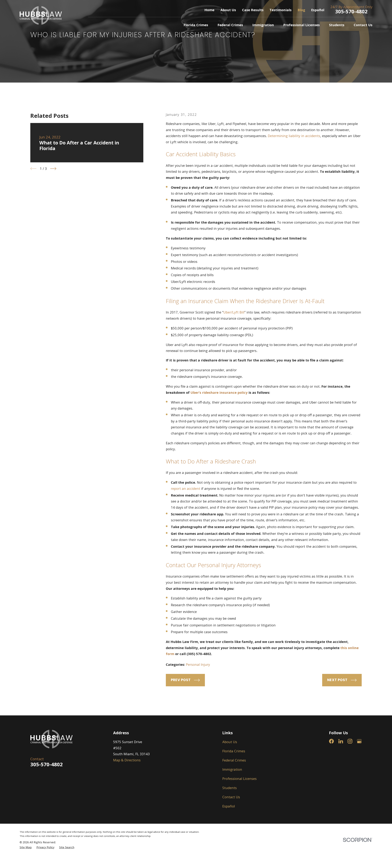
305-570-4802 (351, 11)
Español (317, 10)
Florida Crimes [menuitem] (196, 25)
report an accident (185, 488)
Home (209, 10)
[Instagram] (350, 741)
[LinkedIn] (340, 741)
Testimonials (281, 10)
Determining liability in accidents (294, 135)
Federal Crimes (234, 760)
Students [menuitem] (336, 25)
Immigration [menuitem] (263, 25)
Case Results (253, 10)
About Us (228, 10)
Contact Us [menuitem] (363, 25)
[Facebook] (331, 741)
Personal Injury (198, 664)
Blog (301, 10)
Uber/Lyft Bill (233, 312)
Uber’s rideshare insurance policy (219, 392)
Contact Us (231, 797)
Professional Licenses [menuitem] (301, 25)
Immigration (232, 769)
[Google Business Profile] (359, 741)
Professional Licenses (239, 778)
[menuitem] (26, 847)
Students (229, 787)
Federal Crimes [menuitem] (230, 25)
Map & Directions (127, 760)
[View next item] (53, 169)
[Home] (41, 15)
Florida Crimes (233, 751)
